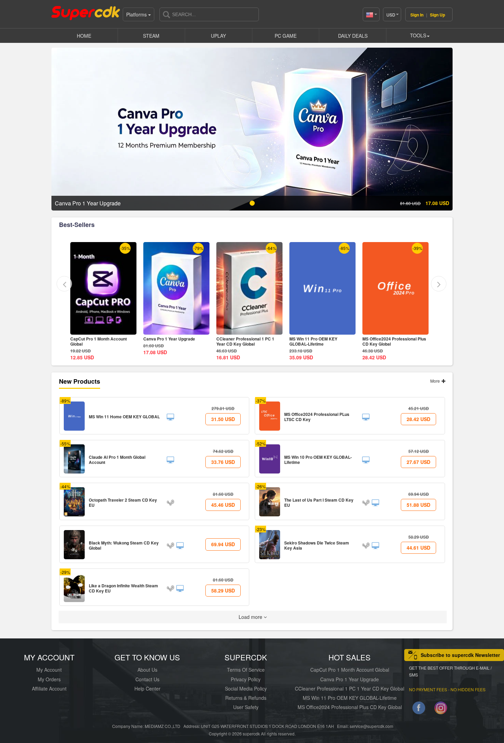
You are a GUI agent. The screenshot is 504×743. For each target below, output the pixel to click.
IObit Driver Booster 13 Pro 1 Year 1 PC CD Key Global (395, 341)
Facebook (419, 709)
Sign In (416, 15)
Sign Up (437, 15)
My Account (49, 669)
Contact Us (147, 679)
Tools (418, 35)
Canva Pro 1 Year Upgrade (96, 339)
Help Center (147, 688)
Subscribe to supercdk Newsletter (460, 654)
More (435, 381)
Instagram (440, 709)
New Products (79, 381)
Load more (251, 616)
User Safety (246, 707)
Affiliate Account (49, 688)
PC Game (286, 35)
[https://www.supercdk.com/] (85, 12)
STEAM (151, 35)
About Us (147, 669)
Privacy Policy (246, 679)
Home (84, 35)
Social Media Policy (246, 688)
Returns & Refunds (245, 697)
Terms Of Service (246, 669)
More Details (104, 329)
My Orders (49, 679)
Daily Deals (353, 35)
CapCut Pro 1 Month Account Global (349, 669)
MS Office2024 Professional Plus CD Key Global (321, 341)
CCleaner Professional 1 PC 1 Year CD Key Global (172, 341)
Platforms (137, 14)
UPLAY (218, 35)
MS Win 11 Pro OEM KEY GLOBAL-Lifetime (240, 341)
